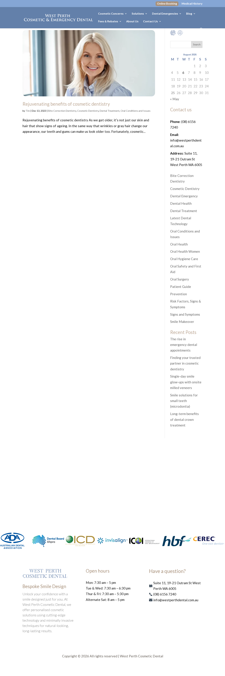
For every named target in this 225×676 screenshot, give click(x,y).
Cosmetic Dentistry (88, 110)
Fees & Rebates (108, 21)
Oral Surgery (179, 279)
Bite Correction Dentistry (62, 110)
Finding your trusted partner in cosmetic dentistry (185, 363)
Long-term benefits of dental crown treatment (184, 419)
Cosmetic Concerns (111, 13)
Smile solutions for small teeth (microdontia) (184, 401)
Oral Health (179, 244)
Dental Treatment (110, 110)
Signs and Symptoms (185, 314)
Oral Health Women (185, 251)
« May (174, 99)
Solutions (138, 13)
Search (197, 44)
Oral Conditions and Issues (135, 110)
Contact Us (150, 21)
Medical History (192, 3)
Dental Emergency (184, 196)
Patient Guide (180, 287)
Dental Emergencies (165, 13)
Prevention (178, 294)
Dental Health (181, 203)
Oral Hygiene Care (184, 259)
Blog (189, 13)
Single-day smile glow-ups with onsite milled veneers (185, 382)
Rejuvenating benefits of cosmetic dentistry (66, 104)
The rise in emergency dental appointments (183, 344)
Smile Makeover (182, 322)
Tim (28, 110)
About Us (132, 21)
